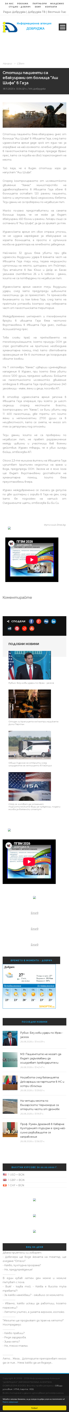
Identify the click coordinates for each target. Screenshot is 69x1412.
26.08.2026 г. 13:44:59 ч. (32, 1041)
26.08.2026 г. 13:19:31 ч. (32, 1113)
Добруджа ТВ (36, 12)
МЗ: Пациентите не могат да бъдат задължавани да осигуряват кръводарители (40, 1058)
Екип (38, 7)
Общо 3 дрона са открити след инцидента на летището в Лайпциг (30, 764)
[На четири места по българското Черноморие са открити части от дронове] (10, 1106)
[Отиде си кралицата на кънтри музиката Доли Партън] (29, 703)
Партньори (40, 3)
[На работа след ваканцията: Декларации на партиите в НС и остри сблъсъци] (10, 1083)
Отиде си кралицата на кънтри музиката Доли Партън (33, 722)
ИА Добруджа (37, 88)
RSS (32, 1389)
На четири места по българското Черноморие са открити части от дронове (40, 1105)
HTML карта (21, 1389)
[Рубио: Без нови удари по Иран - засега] (29, 665)
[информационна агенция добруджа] (27, 26)
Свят (20, 63)
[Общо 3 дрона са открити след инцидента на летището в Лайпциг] (29, 745)
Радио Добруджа (14, 12)
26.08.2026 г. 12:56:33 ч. (32, 1141)
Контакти (51, 7)
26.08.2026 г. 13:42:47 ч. (32, 1067)
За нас (9, 3)
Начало (7, 63)
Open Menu (62, 27)
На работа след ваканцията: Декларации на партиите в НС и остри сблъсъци (42, 1082)
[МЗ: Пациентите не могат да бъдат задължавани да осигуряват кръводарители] (10, 1059)
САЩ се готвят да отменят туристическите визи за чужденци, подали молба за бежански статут (34, 807)
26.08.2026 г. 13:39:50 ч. (32, 1090)
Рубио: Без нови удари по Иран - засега (31, 683)
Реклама (23, 3)
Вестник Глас (57, 12)
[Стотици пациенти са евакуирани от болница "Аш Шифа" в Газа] (34, 115)
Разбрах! (34, 1407)
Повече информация (10, 1401)
